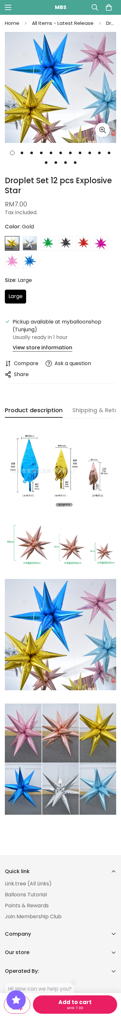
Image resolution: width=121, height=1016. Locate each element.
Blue (30, 261)
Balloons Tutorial (26, 894)
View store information (42, 347)
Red (83, 243)
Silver (30, 243)
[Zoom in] (102, 130)
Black (65, 243)
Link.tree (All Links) (28, 883)
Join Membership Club (33, 916)
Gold (12, 243)
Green (47, 243)
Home (12, 23)
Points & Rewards (27, 905)
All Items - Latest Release (63, 23)
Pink (12, 261)
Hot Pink (101, 243)
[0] (108, 7)
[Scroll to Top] (109, 981)
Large (17, 298)
